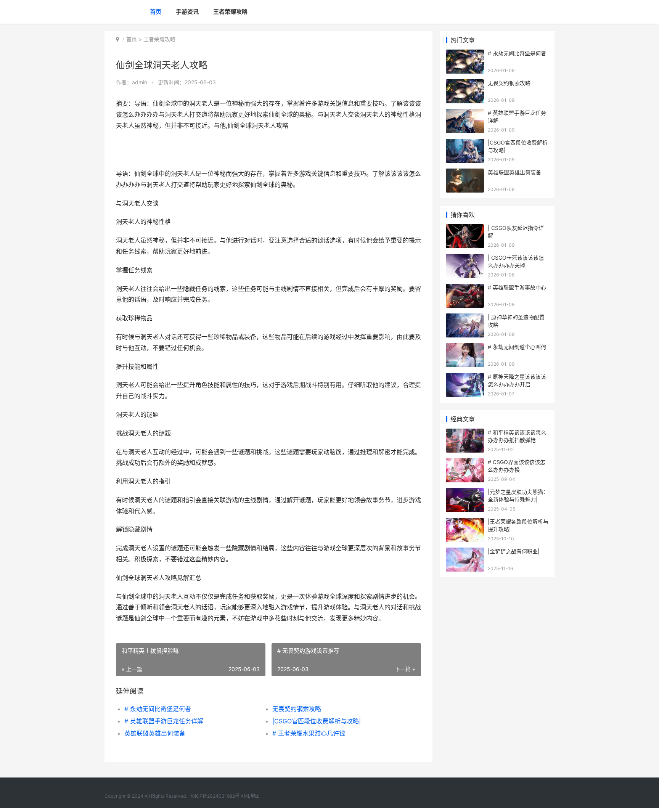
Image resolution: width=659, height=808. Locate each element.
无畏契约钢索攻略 (296, 709)
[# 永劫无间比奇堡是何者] (465, 54)
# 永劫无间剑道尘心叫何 (517, 347)
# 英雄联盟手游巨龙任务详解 (163, 721)
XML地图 (250, 796)
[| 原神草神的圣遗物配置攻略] (465, 318)
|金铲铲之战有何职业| (514, 551)
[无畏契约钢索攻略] (465, 84)
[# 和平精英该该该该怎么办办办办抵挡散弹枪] (465, 433)
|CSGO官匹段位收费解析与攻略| (316, 721)
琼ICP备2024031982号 (214, 796)
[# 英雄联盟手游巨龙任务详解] (465, 114)
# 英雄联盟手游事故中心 (517, 287)
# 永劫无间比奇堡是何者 (157, 709)
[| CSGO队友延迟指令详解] (465, 229)
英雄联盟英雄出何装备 (154, 733)
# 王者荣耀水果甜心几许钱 (308, 733)
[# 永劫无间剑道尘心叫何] (465, 348)
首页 (155, 11)
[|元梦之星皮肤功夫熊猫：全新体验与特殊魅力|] (465, 493)
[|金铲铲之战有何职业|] (465, 552)
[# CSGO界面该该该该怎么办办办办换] (465, 463)
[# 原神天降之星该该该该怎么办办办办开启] (465, 377)
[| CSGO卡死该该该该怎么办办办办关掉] (465, 258)
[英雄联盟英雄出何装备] (465, 173)
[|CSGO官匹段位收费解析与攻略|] (465, 143)
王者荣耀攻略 (230, 11)
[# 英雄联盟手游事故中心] (465, 288)
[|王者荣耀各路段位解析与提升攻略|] (465, 522)
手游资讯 (187, 11)
